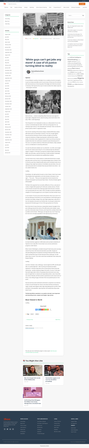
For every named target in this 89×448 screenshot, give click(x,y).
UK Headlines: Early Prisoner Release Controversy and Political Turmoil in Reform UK (75, 45)
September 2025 (8, 52)
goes (83, 70)
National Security (70, 78)
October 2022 (8, 137)
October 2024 (8, 75)
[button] (43, 102)
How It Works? (57, 425)
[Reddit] (44, 309)
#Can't (32, 314)
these (70, 84)
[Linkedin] (40, 309)
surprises (81, 82)
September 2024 (8, 78)
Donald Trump (77, 63)
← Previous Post (29, 319)
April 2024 (7, 91)
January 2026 (7, 47)
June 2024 (7, 85)
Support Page (74, 421)
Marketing (32, 7)
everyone (70, 68)
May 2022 (7, 150)
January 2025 (7, 67)
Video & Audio (66, 7)
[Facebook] (36, 309)
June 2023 (7, 116)
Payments (39, 431)
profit (68, 82)
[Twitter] (38, 309)
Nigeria (81, 78)
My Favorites (39, 427)
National (79, 76)
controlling (78, 61)
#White (37, 314)
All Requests (22, 431)
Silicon (74, 82)
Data (11, 7)
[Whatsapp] (46, 309)
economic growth (72, 66)
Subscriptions (23, 427)
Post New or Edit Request (42, 423)
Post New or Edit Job (41, 421)
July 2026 (7, 37)
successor (77, 82)
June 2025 (7, 60)
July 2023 (7, 114)
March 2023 (7, 124)
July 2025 (7, 57)
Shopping (39, 429)
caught (69, 61)
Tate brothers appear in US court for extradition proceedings (52, 379)
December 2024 (8, 70)
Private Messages (40, 433)
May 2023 (7, 119)
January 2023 (7, 129)
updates (73, 84)
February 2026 (8, 44)
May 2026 (7, 39)
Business (6, 7)
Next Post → (58, 319)
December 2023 (8, 101)
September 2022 (8, 139)
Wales (76, 84)
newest (75, 78)
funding (73, 70)
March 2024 (7, 93)
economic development (77, 64)
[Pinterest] (42, 309)
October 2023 (8, 106)
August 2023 (7, 111)
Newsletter (22, 433)
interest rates (77, 72)
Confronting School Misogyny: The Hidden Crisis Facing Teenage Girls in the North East (32, 401)
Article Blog (7, 18)
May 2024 (7, 88)
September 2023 (8, 109)
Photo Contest (23, 425)
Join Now (83, 1)
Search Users (73, 431)
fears (73, 68)
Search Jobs (73, 427)
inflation (72, 72)
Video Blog (7, 23)
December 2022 (8, 132)
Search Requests (74, 429)
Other (50, 7)
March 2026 (7, 42)
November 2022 (8, 134)
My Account (39, 425)
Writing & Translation (75, 7)
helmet (69, 72)
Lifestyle (25, 7)
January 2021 (7, 152)
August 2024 (7, 80)
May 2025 (7, 62)
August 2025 (7, 55)
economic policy (79, 66)
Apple (68, 57)
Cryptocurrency (71, 63)
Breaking (74, 60)
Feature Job (22, 429)
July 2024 (7, 83)
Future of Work (79, 70)
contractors (74, 61)
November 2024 (8, 73)
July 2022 (7, 145)
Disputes (56, 429)
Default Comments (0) (29, 327)
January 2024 (7, 98)
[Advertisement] (43, 48)
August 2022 (7, 142)
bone (69, 60)
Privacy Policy (57, 423)
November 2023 (8, 103)
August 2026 (7, 34)
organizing (75, 80)
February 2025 (8, 65)
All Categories (74, 423)
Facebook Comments (39, 327)
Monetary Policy (74, 75)
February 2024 (8, 96)
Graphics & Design (18, 7)
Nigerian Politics (70, 80)
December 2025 (8, 49)
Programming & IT (57, 7)
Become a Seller (57, 431)
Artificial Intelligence (75, 57)
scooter (70, 82)
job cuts (73, 74)
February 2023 (8, 127)
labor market (80, 74)
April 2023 (7, 121)
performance (80, 80)
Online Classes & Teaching (41, 7)
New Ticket (56, 427)
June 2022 (7, 147)
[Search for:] (74, 15)
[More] (48, 309)
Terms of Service (57, 421)
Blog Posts (7, 21)
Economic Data (70, 64)
